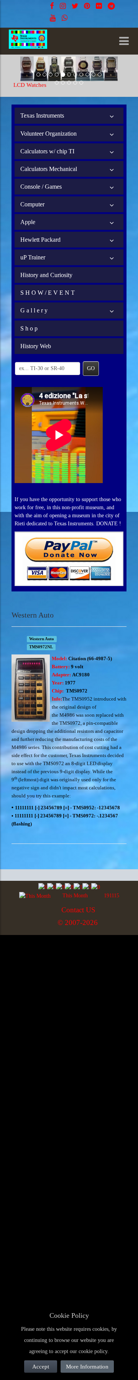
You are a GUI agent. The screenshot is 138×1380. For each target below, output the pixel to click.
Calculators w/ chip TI (47, 151)
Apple (27, 222)
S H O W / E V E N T (47, 292)
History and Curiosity (46, 275)
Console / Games (41, 186)
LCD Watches (29, 85)
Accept (40, 1366)
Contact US (78, 910)
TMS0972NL (41, 647)
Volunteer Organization (48, 133)
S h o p (29, 328)
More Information (87, 1366)
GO (91, 368)
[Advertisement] (69, 1008)
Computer (32, 204)
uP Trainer (32, 257)
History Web (35, 346)
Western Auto (41, 639)
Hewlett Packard (40, 239)
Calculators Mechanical (48, 169)
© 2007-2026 (78, 922)
